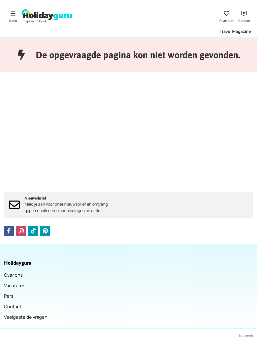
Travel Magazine (235, 31)
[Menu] (13, 16)
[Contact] (244, 16)
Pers (8, 296)
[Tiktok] (33, 231)
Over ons (13, 275)
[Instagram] (21, 231)
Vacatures (14, 285)
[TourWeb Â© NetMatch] (246, 335)
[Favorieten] (226, 16)
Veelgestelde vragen (25, 317)
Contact (12, 306)
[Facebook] (9, 231)
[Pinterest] (45, 231)
